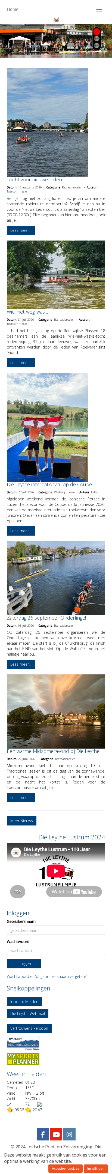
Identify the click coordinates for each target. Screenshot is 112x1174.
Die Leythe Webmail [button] (27, 1013)
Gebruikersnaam (21, 921)
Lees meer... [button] (20, 230)
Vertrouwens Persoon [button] (29, 1028)
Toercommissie (17, 191)
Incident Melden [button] (24, 1001)
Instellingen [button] (95, 1168)
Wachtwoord (18, 941)
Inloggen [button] (24, 963)
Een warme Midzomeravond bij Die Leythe (53, 751)
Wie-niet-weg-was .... (28, 311)
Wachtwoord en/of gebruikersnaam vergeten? (46, 976)
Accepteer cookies (65, 1168)
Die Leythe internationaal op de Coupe (49, 484)
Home (12, 9)
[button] (56, 1043)
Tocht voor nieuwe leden (34, 179)
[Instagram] (69, 1135)
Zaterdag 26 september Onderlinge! (46, 617)
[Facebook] (42, 1135)
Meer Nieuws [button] (21, 820)
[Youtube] (56, 1135)
